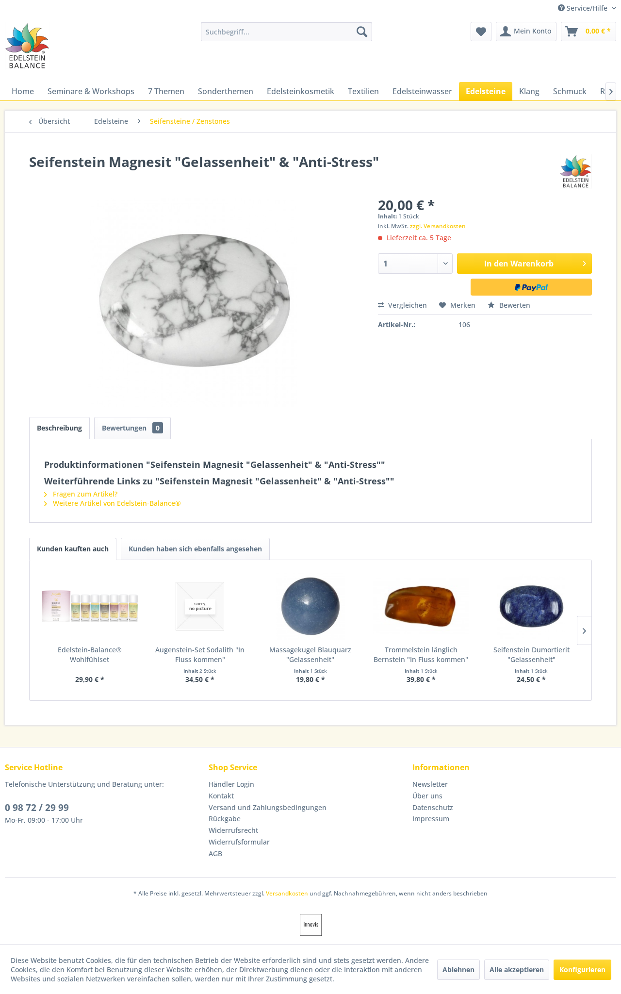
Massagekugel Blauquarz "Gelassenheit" (310, 654)
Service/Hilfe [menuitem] (587, 8)
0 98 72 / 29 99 (37, 807)
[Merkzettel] (481, 31)
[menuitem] (286, 31)
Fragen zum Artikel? (84, 493)
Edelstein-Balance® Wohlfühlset (90, 654)
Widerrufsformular (239, 841)
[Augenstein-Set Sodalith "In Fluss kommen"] (200, 606)
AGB (215, 853)
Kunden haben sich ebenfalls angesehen (195, 548)
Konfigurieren (582, 969)
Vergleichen (406, 305)
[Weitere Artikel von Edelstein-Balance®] (576, 171)
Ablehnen (458, 969)
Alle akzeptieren (517, 969)
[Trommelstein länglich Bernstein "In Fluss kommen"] (421, 606)
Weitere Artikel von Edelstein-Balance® (116, 503)
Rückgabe (225, 818)
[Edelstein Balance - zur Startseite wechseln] (27, 45)
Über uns (427, 795)
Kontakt (221, 795)
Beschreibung (59, 427)
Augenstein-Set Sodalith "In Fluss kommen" (200, 654)
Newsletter (430, 784)
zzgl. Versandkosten (438, 226)
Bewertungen (131, 427)
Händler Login (231, 784)
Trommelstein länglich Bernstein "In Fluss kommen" (421, 654)
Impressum (430, 818)
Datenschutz (432, 807)
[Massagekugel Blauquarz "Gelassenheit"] (310, 606)
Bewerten (513, 305)
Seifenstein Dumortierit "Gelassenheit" (531, 654)
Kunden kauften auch (73, 548)
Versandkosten (287, 893)
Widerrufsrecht (233, 830)
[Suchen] (362, 31)
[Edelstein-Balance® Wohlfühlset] (90, 606)
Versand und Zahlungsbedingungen (268, 807)
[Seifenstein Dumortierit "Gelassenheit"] (531, 606)
